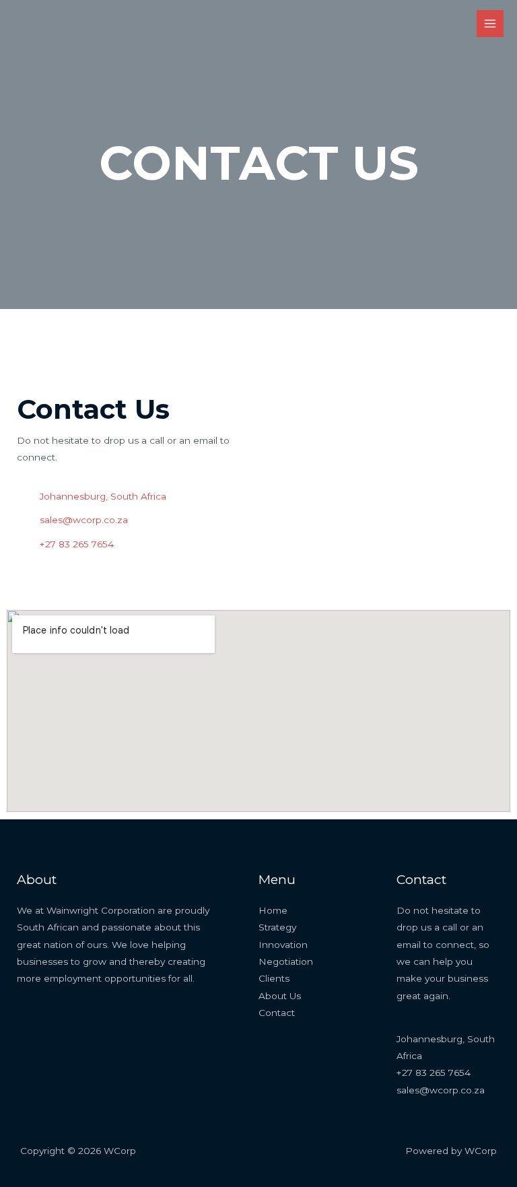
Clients (273, 978)
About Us (279, 995)
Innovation (283, 944)
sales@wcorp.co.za (441, 1090)
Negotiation (285, 961)
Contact (276, 1012)
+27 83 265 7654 (434, 1072)
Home (272, 910)
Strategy (277, 927)
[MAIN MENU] (490, 24)
